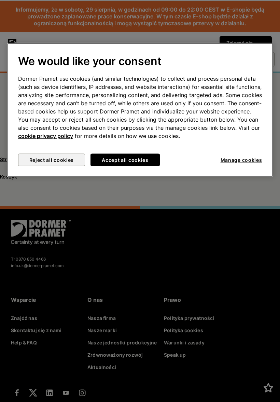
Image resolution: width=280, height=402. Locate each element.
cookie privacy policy (45, 136)
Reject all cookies (51, 160)
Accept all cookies (125, 160)
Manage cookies (241, 160)
